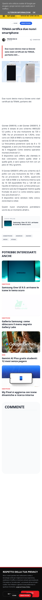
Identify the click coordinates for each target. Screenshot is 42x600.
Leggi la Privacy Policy (23, 587)
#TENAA (13, 239)
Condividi (36, 39)
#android (19, 236)
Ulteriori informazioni (19, 12)
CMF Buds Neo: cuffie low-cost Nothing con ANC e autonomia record (30, 16)
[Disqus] (21, 442)
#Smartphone (7, 236)
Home (14, 23)
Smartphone (26, 23)
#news (5, 239)
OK (34, 12)
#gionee (28, 236)
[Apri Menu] (4, 16)
